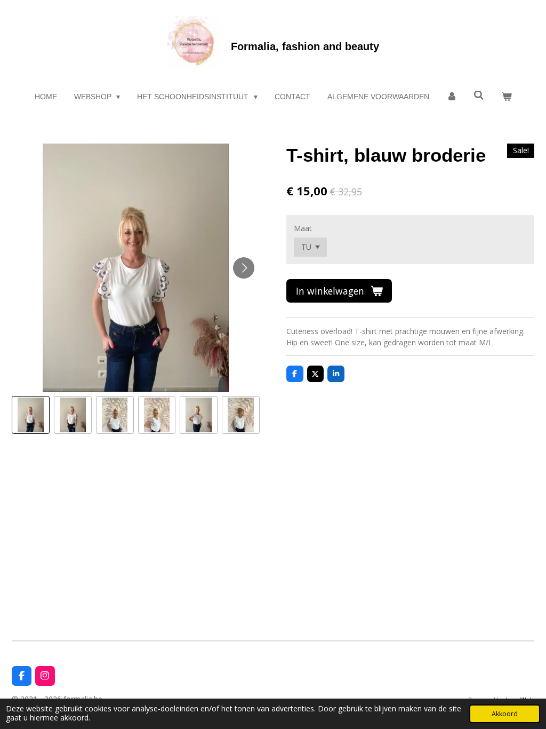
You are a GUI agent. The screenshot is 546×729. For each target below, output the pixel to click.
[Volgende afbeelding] (243, 268)
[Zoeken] (479, 95)
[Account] (451, 97)
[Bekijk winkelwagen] (506, 97)
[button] (31, 415)
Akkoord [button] (505, 713)
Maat (303, 228)
